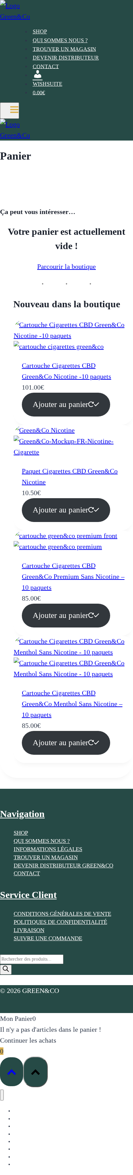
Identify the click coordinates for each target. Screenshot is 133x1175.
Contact (46, 66)
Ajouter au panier (60, 404)
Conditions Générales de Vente (62, 914)
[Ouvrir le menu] (9, 110)
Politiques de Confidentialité (60, 922)
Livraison (29, 930)
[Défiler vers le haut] (11, 1071)
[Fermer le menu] (2, 1095)
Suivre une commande (48, 938)
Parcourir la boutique (66, 266)
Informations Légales (48, 849)
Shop (40, 31)
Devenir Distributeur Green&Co (63, 865)
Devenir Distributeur (66, 58)
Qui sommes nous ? (60, 40)
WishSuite (47, 84)
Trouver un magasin (64, 49)
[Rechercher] (6, 970)
